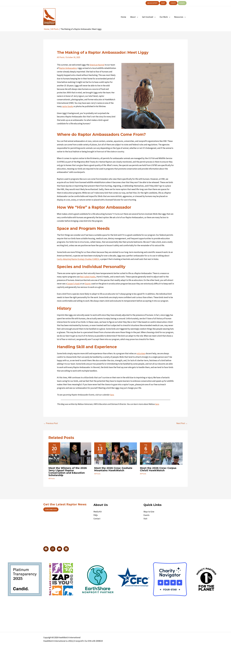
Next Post (181, 423)
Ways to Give (149, 511)
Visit (145, 518)
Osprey (88, 283)
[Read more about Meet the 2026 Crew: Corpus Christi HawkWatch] (161, 453)
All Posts (60, 57)
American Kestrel (97, 64)
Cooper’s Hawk (73, 283)
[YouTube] (59, 549)
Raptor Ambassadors (68, 68)
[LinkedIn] (66, 549)
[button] (152, 3)
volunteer (141, 353)
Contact (96, 518)
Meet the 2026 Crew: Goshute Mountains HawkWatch (113, 469)
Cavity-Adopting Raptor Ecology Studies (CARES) (78, 259)
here (157, 404)
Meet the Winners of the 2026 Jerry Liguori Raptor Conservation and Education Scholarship (67, 472)
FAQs (95, 515)
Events (146, 515)
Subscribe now (51, 509)
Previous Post (51, 423)
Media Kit (97, 511)
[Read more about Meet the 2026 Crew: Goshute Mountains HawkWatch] (115, 453)
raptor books (67, 106)
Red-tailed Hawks (88, 276)
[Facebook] (46, 549)
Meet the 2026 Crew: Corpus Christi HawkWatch (158, 469)
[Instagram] (52, 549)
